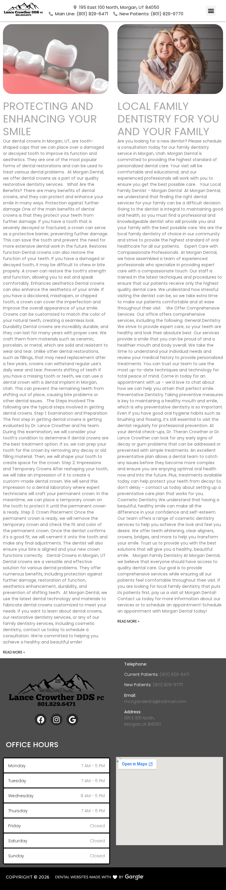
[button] (211, 11)
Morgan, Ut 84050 (142, 724)
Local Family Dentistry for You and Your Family (168, 119)
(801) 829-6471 (174, 674)
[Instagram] (56, 719)
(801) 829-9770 (168, 685)
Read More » (14, 652)
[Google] (72, 719)
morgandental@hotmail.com (155, 701)
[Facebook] (40, 719)
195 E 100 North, (139, 718)
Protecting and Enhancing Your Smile (50, 119)
